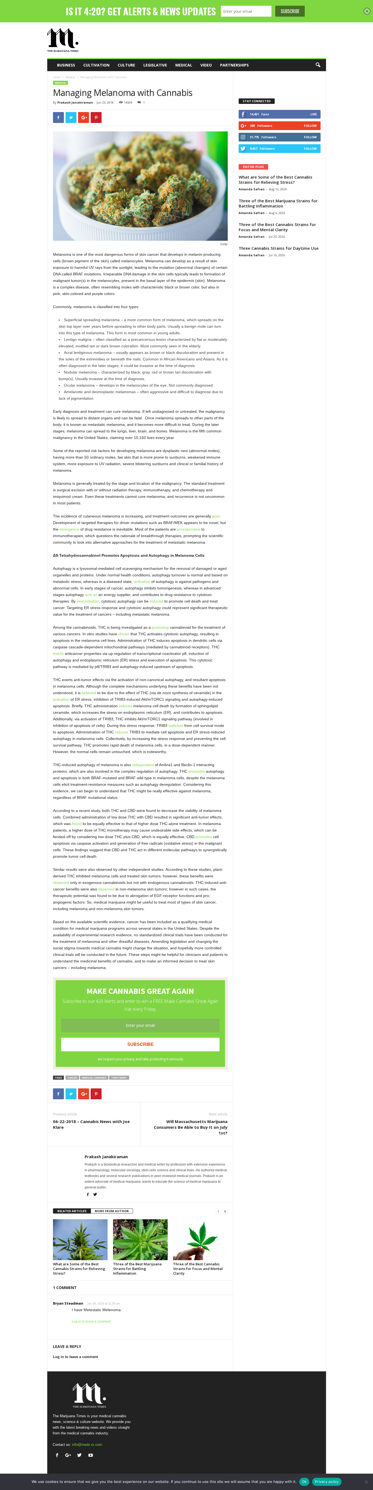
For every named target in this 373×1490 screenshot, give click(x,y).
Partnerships (234, 65)
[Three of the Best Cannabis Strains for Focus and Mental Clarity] (200, 1239)
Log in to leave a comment (91, 1321)
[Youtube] (91, 1456)
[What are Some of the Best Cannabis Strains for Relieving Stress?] (80, 1239)
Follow (310, 126)
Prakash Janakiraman (75, 102)
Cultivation (96, 65)
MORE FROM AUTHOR (112, 1211)
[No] (366, 1482)
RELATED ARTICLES (72, 1211)
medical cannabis (94, 1077)
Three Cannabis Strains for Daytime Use (279, 248)
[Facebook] (88, 1195)
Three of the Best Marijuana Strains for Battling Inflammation (137, 1269)
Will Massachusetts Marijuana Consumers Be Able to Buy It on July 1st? (190, 1127)
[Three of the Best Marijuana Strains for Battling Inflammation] (140, 1239)
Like (313, 114)
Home (56, 77)
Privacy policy (327, 1481)
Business (66, 65)
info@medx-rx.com (87, 1445)
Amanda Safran (252, 189)
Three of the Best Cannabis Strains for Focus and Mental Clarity (198, 1269)
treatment (119, 1077)
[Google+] (69, 1456)
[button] (318, 65)
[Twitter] (95, 1195)
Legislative (155, 65)
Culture (126, 65)
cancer (72, 1077)
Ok (304, 1481)
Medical (183, 65)
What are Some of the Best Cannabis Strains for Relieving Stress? (79, 1269)
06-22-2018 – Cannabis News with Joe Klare (91, 1124)
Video (206, 65)
